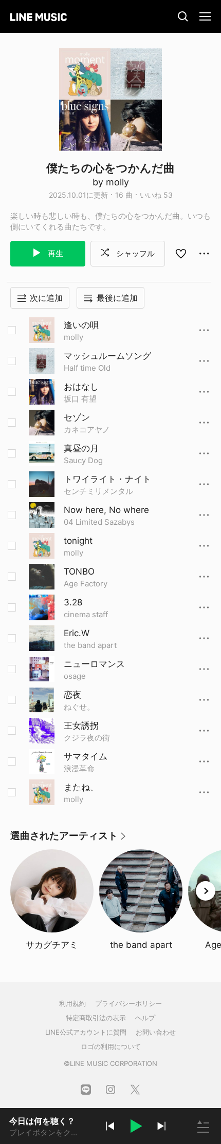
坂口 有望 (80, 399)
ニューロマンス (94, 664)
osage (75, 676)
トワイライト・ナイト (107, 479)
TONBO (79, 571)
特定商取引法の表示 (96, 1018)
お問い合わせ (156, 1032)
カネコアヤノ (87, 429)
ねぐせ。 (79, 707)
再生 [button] (54, 253)
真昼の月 (81, 448)
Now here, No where (106, 510)
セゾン (77, 417)
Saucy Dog (83, 460)
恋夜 (72, 695)
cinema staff (86, 614)
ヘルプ (145, 1018)
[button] (136, 1127)
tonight (78, 541)
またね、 (81, 787)
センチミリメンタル (98, 491)
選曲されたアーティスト (68, 839)
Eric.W (76, 633)
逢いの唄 (81, 325)
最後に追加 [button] (117, 298)
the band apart (90, 645)
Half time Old (87, 368)
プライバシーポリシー (128, 1003)
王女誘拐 (81, 725)
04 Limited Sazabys (99, 522)
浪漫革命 (79, 768)
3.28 (73, 602)
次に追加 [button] (46, 298)
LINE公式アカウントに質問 (85, 1032)
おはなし (81, 387)
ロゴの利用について (111, 1046)
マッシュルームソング (107, 356)
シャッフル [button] (134, 253)
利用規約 (72, 1003)
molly (73, 337)
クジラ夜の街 (87, 737)
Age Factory (85, 583)
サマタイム (85, 756)
